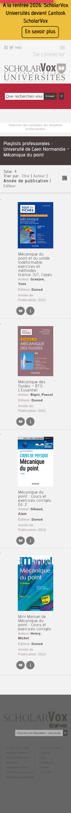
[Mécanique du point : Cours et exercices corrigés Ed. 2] (35, 462)
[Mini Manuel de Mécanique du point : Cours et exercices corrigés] (35, 583)
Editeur (10, 186)
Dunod (37, 289)
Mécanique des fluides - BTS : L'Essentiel (32, 386)
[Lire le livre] (20, 314)
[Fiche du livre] (30, 314)
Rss (43, 757)
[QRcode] (64, 180)
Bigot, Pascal (42, 394)
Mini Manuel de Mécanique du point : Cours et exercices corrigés (34, 623)
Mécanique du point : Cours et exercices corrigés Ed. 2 (34, 498)
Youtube (46, 772)
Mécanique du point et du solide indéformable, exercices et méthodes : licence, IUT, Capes (35, 264)
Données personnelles (20, 777)
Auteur (39, 176)
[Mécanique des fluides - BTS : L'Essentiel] (35, 351)
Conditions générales (19, 772)
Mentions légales (17, 752)
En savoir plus (40, 32)
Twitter (45, 767)
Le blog (45, 752)
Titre (26, 176)
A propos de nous (17, 767)
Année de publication (26, 181)
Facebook (47, 762)
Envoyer (50, 96)
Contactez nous (50, 747)
